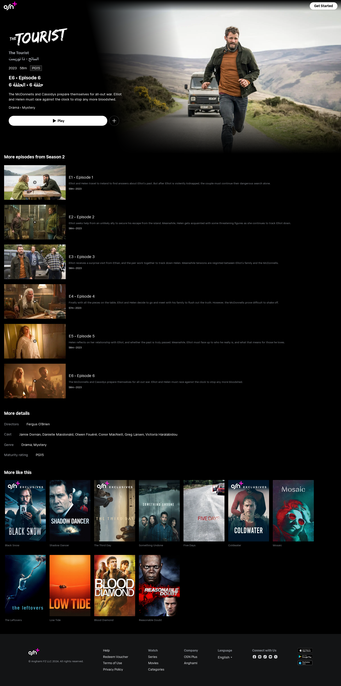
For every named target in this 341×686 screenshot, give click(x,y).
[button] (323, 6)
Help (106, 650)
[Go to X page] (276, 657)
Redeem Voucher (115, 657)
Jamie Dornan (30, 434)
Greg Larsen (134, 434)
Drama (26, 444)
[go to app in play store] (305, 656)
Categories (156, 669)
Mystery (40, 444)
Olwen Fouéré (86, 434)
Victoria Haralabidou (161, 434)
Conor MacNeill (111, 434)
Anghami (190, 663)
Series (152, 657)
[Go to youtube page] (270, 657)
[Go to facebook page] (254, 657)
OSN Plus (190, 657)
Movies (153, 663)
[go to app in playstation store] (305, 663)
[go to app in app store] (305, 650)
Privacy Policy (113, 669)
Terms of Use (112, 663)
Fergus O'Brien (38, 424)
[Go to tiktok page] (265, 657)
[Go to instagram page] (260, 657)
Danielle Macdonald (58, 434)
